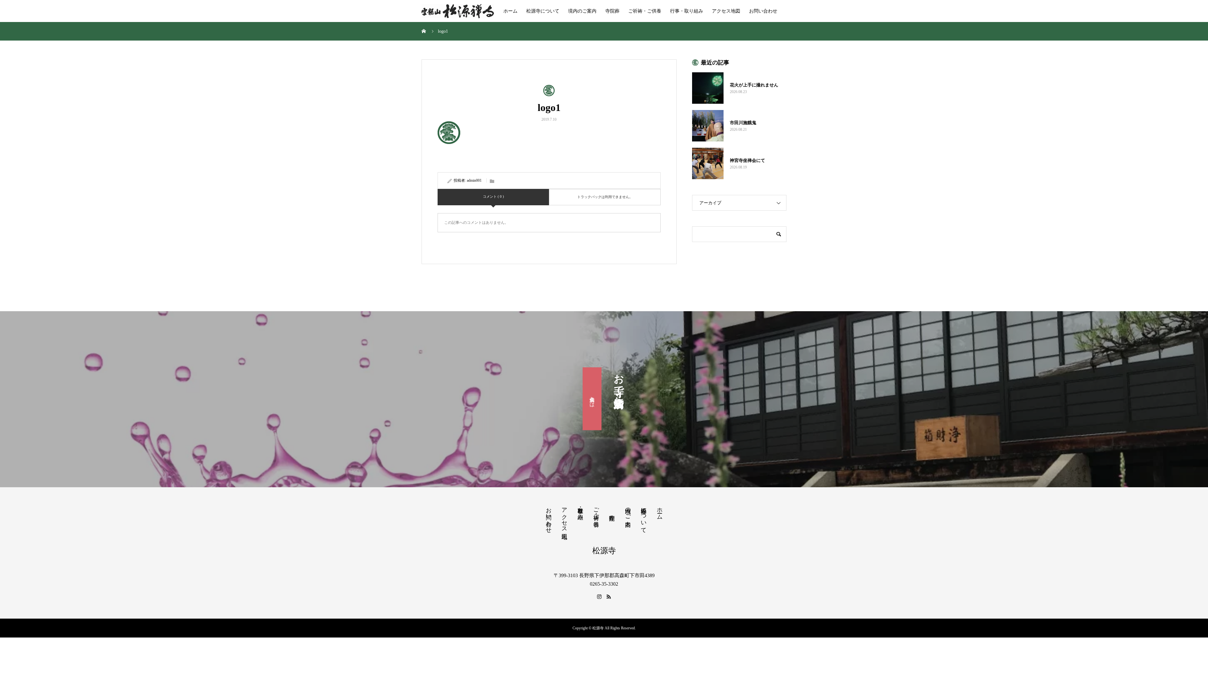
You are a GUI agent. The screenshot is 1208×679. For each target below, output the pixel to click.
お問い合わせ (763, 11)
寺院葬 (612, 11)
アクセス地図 (726, 11)
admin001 (474, 180)
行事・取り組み (686, 11)
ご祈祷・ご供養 (644, 11)
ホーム (510, 11)
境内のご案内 (582, 11)
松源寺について (542, 11)
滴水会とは (592, 398)
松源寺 (604, 550)
